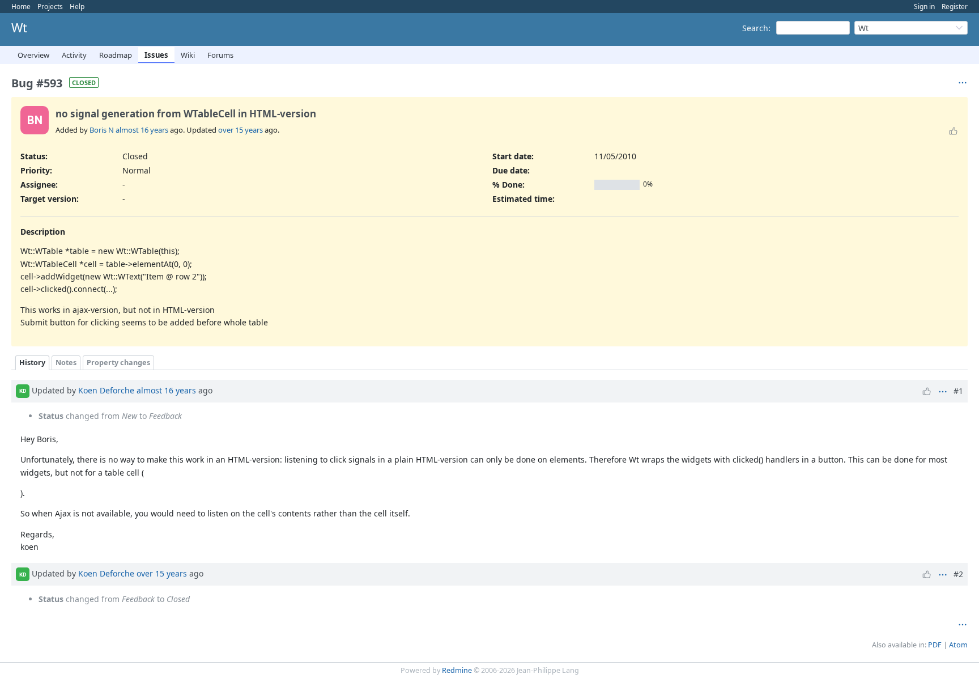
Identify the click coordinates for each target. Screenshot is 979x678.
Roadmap (115, 55)
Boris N (102, 130)
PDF (935, 645)
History (32, 362)
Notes (66, 362)
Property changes (118, 362)
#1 (958, 390)
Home (21, 6)
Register (955, 6)
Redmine (457, 670)
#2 (958, 574)
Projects (50, 6)
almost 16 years (142, 130)
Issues (156, 55)
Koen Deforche (106, 390)
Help (77, 6)
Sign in (924, 6)
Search (755, 28)
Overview (33, 55)
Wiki (188, 55)
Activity (74, 55)
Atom (958, 645)
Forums (220, 55)
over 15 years (240, 130)
